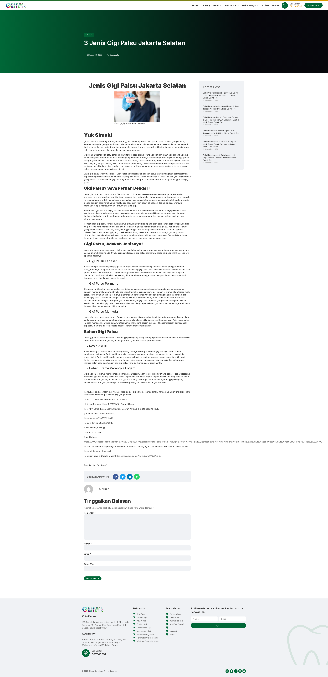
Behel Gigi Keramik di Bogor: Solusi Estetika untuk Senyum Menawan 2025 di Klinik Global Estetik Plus (221, 95)
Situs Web (89, 564)
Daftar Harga (249, 5)
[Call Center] (285, 5)
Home (195, 5)
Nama (88, 543)
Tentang (205, 5)
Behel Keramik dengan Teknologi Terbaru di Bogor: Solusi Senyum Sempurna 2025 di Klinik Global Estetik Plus (221, 119)
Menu (216, 5)
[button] (116, 477)
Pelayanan (230, 5)
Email (87, 554)
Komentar (90, 513)
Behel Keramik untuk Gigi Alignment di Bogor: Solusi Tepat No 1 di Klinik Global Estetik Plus (220, 157)
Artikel (265, 5)
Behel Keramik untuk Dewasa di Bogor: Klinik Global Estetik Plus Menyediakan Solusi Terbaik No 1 (219, 144)
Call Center (295, 4)
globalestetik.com (92, 141)
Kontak (275, 5)
